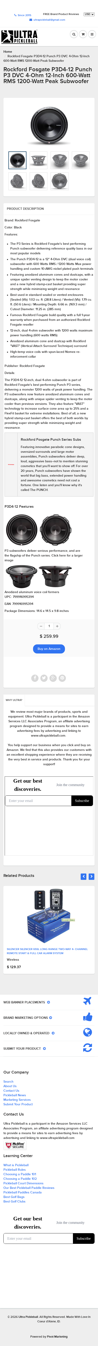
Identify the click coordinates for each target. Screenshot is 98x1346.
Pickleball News (14, 1095)
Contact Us (11, 1090)
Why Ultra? (14, 700)
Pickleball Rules (14, 1169)
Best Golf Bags (14, 1197)
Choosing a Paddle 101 (19, 1174)
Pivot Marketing (57, 1336)
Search (8, 1081)
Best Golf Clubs (14, 1201)
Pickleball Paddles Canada (22, 1192)
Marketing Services (17, 1099)
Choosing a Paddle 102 (20, 1178)
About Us (10, 1086)
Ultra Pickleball (28, 1317)
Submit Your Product (18, 1104)
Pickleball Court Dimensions (23, 1183)
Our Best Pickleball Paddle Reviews (28, 1188)
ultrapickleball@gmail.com (49, 20)
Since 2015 (24, 15)
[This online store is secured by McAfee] (15, 1145)
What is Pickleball (15, 1165)
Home (7, 51)
